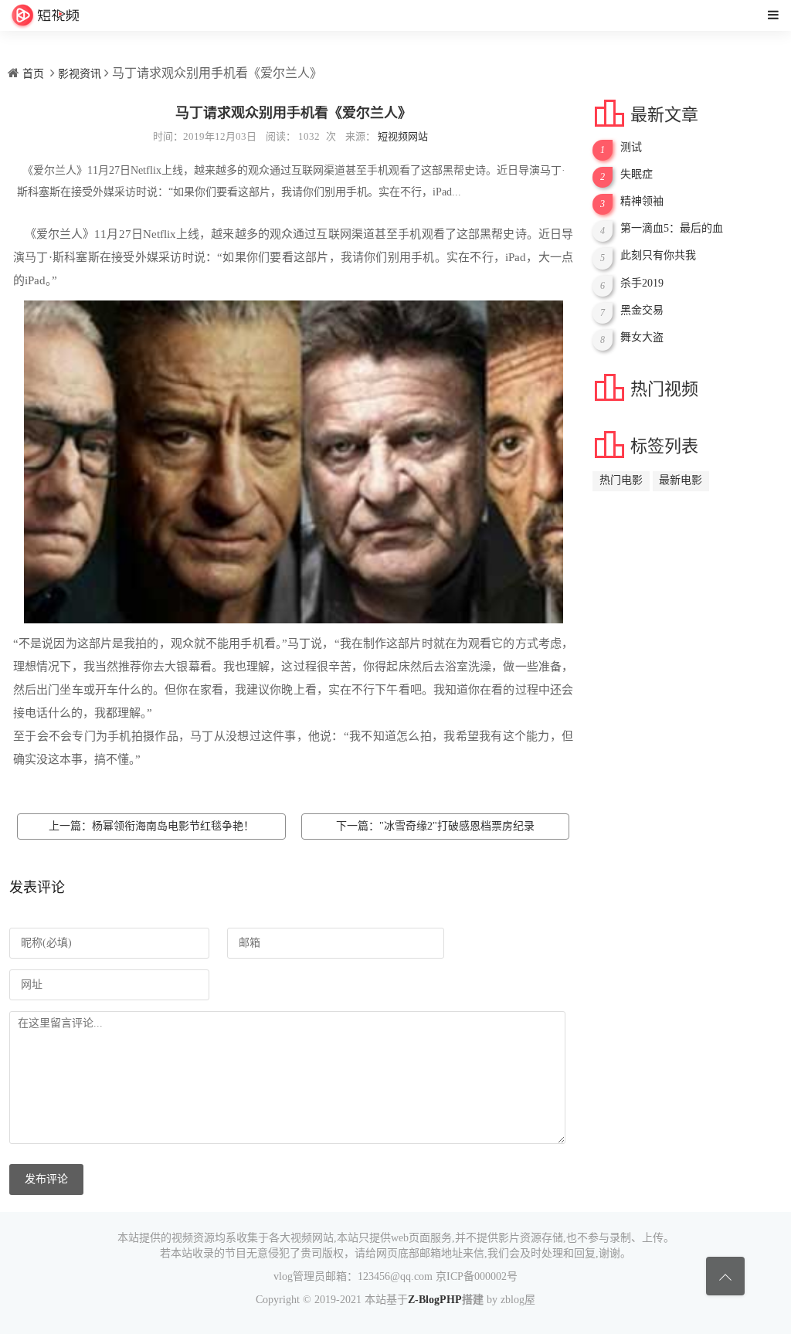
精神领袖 (642, 201)
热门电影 (621, 482)
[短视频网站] (45, 15)
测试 (631, 147)
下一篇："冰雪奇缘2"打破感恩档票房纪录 (435, 826)
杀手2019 (642, 283)
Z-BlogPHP (435, 1299)
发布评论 (46, 1179)
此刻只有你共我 (658, 255)
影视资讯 (79, 74)
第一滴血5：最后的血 (671, 228)
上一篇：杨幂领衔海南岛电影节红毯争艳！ (151, 826)
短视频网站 (403, 136)
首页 (33, 74)
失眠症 (636, 174)
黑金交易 (642, 310)
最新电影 (680, 482)
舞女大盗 (642, 337)
